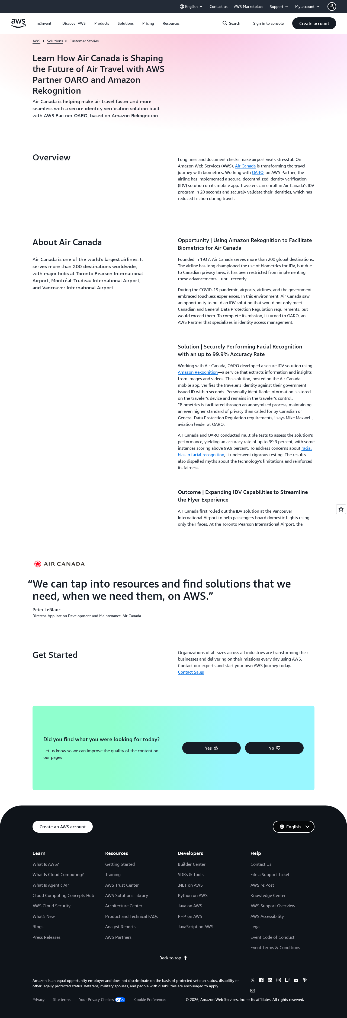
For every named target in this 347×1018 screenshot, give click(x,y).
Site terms (61, 999)
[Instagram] (279, 981)
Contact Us (260, 864)
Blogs (38, 926)
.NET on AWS (190, 885)
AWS (36, 41)
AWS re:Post (262, 885)
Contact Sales (191, 672)
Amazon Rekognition (198, 372)
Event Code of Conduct (272, 937)
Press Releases (46, 937)
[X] (252, 981)
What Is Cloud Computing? (58, 874)
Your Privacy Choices (96, 999)
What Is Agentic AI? (51, 885)
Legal (255, 926)
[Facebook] (261, 981)
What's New (44, 916)
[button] (74, 23)
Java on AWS (190, 905)
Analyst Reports (120, 926)
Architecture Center (123, 905)
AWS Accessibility (267, 916)
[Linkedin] (270, 981)
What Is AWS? (46, 864)
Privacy (38, 999)
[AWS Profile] (331, 6)
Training (113, 874)
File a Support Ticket (270, 874)
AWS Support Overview (272, 905)
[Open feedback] (341, 509)
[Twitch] (287, 981)
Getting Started (120, 864)
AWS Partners (118, 937)
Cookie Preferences (150, 999)
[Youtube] (296, 981)
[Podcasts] (305, 981)
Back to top (170, 957)
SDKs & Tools (191, 874)
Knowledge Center (268, 895)
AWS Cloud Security (51, 905)
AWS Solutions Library (126, 895)
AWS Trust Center (122, 885)
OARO (258, 172)
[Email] (252, 991)
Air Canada (245, 166)
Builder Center (191, 864)
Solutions (55, 41)
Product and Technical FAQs (131, 916)
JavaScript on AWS (195, 926)
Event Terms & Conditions (275, 947)
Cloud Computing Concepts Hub (63, 895)
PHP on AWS (190, 916)
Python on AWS (193, 895)
